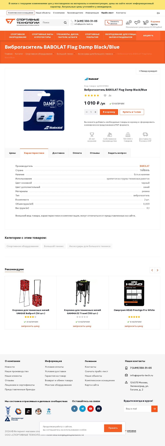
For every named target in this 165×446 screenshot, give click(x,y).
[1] (86, 96)
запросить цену (30, 326)
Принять (113, 428)
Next (157, 270)
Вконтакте (74, 408)
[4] (95, 96)
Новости (10, 366)
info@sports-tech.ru (83, 24)
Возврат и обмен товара (59, 380)
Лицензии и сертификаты (20, 384)
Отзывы (9, 380)
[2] (89, 96)
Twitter (98, 408)
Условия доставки (55, 371)
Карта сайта (92, 384)
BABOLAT (145, 166)
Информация (92, 12)
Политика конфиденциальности (65, 434)
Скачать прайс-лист (96, 371)
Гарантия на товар (55, 375)
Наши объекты (43, 12)
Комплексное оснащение (20, 12)
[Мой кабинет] (158, 13)
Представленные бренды (20, 389)
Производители (75, 12)
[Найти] (65, 22)
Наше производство (17, 371)
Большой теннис (54, 246)
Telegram (82, 408)
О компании (59, 12)
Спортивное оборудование (23, 246)
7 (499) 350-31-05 (85, 21)
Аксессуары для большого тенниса (89, 246)
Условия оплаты (54, 366)
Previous (152, 270)
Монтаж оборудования (58, 384)
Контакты (121, 12)
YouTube (90, 408)
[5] (98, 96)
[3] (92, 96)
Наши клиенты (13, 375)
